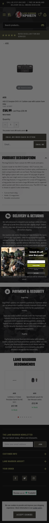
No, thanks (36, 273)
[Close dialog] (46, 249)
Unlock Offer (36, 265)
